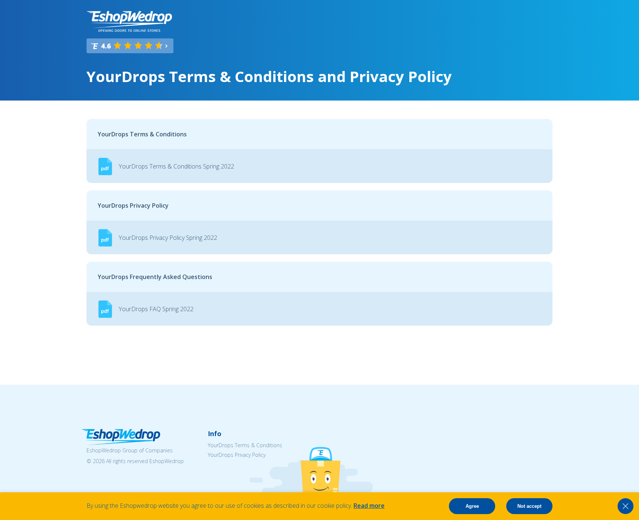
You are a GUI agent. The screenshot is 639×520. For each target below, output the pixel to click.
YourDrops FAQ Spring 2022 (156, 309)
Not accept (529, 506)
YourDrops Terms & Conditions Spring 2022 (176, 166)
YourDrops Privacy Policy (237, 454)
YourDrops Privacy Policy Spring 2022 (168, 238)
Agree (472, 506)
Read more (369, 506)
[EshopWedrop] (129, 21)
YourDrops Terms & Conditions (245, 445)
